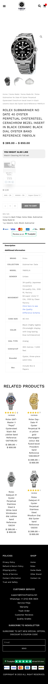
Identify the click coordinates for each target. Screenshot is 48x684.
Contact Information (12, 578)
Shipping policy (9, 570)
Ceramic (10, 223)
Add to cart (31, 206)
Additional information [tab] (15, 250)
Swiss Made (14, 94)
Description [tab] (10, 245)
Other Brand (35, 574)
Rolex (30, 217)
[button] (4, 6)
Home (5, 94)
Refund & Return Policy (13, 566)
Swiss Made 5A (27, 94)
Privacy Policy (9, 562)
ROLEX (21, 223)
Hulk (16, 223)
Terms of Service (10, 574)
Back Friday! (16, 217)
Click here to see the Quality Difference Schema (31, 309)
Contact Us (35, 578)
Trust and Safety (10, 582)
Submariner (37, 217)
